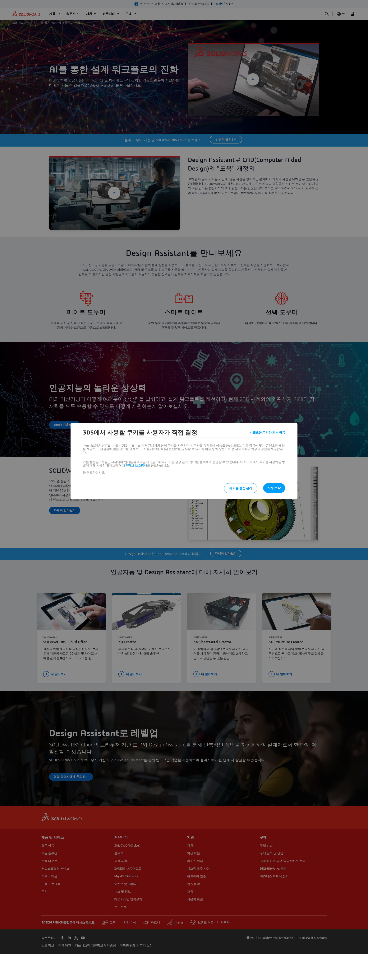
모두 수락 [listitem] (274, 488)
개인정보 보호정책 (134, 465)
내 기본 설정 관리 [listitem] (240, 488)
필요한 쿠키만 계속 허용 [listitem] (269, 432)
